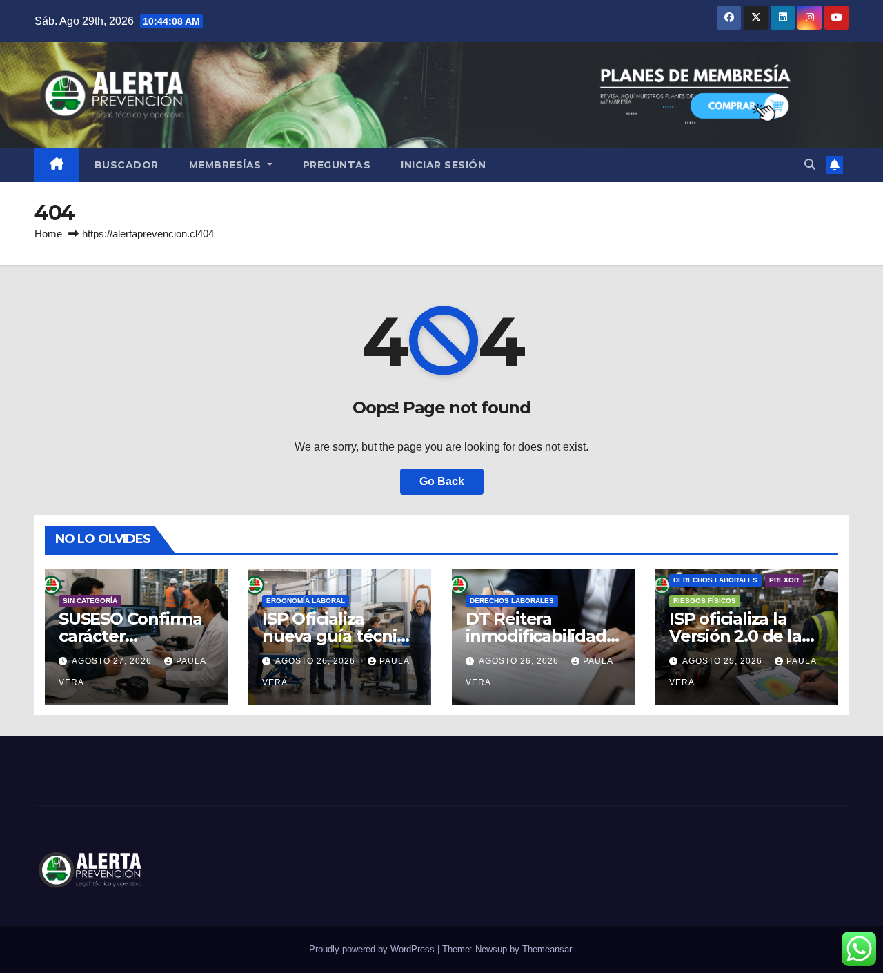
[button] (809, 164)
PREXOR (784, 580)
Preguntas (337, 165)
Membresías (227, 165)
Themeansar (546, 949)
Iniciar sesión (443, 165)
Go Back (441, 481)
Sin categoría (90, 601)
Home (48, 233)
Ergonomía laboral (305, 601)
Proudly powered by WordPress (373, 949)
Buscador (127, 165)
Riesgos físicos (704, 601)
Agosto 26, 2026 (316, 661)
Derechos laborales (512, 601)
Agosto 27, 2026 (113, 661)
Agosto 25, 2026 (723, 661)
